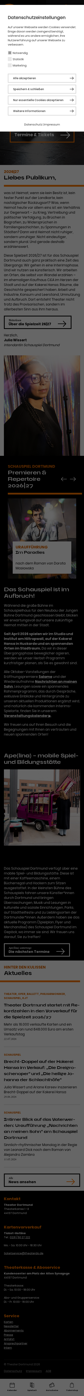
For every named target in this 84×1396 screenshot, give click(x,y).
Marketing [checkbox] (20, 65)
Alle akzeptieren (24, 78)
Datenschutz (33, 124)
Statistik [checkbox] (18, 59)
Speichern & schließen (28, 89)
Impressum (52, 124)
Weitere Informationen (29, 111)
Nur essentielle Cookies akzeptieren (38, 100)
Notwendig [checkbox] (20, 53)
